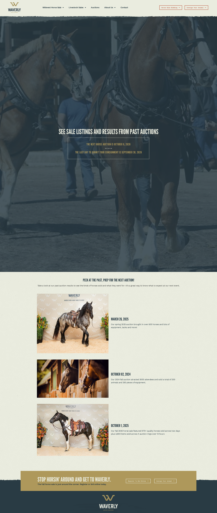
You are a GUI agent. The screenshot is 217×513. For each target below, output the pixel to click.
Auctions (95, 7)
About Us (108, 7)
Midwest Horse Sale (52, 7)
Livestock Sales (76, 7)
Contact (124, 7)
